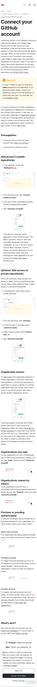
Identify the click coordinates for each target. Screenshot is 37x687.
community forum (11, 98)
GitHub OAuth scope (20, 72)
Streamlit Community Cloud (9, 14)
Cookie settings (18, 681)
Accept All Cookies (18, 676)
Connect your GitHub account (11, 17)
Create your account (20, 143)
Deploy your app (22, 633)
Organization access (27, 115)
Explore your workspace (9, 631)
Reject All (18, 671)
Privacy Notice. (11, 666)
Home (3, 11)
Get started (25, 14)
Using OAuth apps (19, 258)
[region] (18, 667)
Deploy (9, 11)
